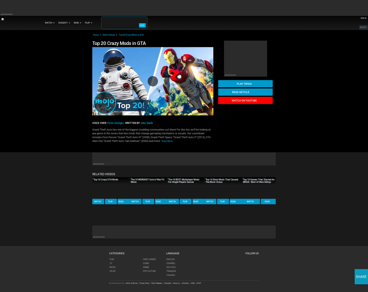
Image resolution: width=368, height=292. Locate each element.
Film (112, 259)
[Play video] (153, 81)
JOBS (192, 283)
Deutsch (171, 267)
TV (111, 263)
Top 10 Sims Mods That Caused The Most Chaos (222, 180)
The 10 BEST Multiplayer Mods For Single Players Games (183, 180)
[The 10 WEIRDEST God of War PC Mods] (148, 187)
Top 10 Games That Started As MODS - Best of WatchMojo (259, 180)
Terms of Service (131, 283)
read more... (168, 141)
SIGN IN (363, 18)
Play (110, 201)
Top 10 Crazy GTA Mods (105, 179)
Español (171, 263)
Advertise (185, 283)
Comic (146, 263)
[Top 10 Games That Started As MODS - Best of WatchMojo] (260, 187)
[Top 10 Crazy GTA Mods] (111, 187)
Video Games (149, 259)
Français (171, 271)
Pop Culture (149, 271)
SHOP (199, 283)
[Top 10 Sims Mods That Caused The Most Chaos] (223, 187)
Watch (97, 201)
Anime (146, 267)
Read (120, 201)
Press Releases (156, 283)
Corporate (167, 283)
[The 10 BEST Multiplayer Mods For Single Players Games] (185, 187)
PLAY (142, 25)
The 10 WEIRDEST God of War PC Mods (148, 180)
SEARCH (363, 27)
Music (113, 267)
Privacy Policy (144, 283)
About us (176, 283)
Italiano (171, 275)
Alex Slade (147, 123)
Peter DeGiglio (115, 123)
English (171, 259)
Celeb (112, 271)
